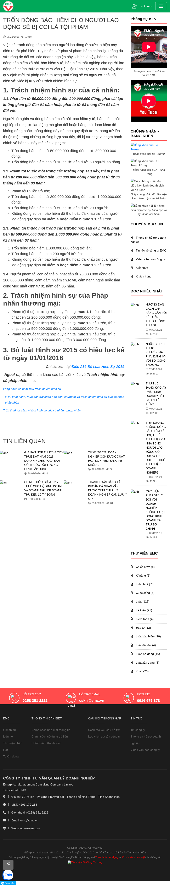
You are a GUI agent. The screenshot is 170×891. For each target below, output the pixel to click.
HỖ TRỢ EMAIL (89, 694)
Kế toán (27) (143, 610)
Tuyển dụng (11, 756)
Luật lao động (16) (147, 653)
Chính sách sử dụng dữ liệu (50, 736)
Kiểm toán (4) (144, 619)
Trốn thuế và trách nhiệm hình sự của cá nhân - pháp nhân (42, 410)
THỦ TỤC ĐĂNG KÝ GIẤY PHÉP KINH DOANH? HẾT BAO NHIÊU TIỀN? (156, 394)
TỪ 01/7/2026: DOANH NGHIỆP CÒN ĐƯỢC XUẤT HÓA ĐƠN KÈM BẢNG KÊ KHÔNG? (106, 458)
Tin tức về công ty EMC (150, 250)
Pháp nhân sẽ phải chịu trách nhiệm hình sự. (32, 388)
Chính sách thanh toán (46, 743)
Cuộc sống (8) (144, 592)
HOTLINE (143, 694)
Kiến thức (141, 267)
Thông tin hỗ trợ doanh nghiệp (148, 239)
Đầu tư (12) (143, 627)
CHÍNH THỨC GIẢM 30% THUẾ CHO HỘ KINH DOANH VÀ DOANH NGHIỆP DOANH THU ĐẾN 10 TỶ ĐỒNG (43, 488)
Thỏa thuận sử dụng (106, 857)
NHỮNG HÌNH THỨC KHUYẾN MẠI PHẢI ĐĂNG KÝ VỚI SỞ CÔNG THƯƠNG (156, 354)
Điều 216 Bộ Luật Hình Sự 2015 (98, 366)
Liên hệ (8, 736)
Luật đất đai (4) (145, 645)
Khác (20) (142, 671)
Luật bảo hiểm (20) (148, 636)
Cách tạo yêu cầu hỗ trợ (104, 729)
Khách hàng (143, 276)
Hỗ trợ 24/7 (32, 694)
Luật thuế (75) (144, 584)
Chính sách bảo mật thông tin (51, 729)
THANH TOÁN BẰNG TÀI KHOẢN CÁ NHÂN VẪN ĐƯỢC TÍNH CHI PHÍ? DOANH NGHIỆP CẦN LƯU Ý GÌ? (107, 490)
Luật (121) (142, 601)
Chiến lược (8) (145, 566)
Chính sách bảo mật (133, 857)
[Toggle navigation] (161, 6)
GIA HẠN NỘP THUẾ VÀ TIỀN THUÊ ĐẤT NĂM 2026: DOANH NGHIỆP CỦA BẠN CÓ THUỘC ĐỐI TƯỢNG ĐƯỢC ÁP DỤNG (44, 461)
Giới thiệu (9, 729)
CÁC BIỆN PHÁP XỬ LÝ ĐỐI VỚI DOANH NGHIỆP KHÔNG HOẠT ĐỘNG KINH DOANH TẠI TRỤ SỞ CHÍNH (155, 510)
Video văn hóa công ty (150, 259)
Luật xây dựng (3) (147, 662)
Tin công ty (138, 729)
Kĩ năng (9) (143, 575)
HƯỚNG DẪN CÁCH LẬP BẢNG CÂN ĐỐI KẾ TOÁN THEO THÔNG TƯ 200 (156, 315)
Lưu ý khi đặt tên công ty (104, 736)
